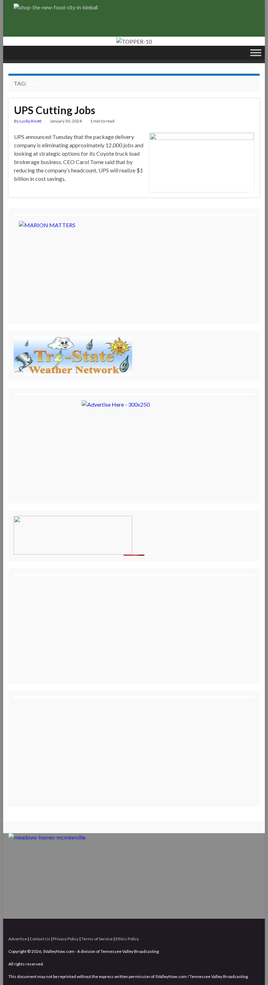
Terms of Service (97, 938)
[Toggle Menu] (255, 53)
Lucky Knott (31, 121)
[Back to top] (252, 969)
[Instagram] (245, 927)
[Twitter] (234, 927)
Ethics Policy (127, 938)
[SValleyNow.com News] (256, 927)
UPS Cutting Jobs (54, 110)
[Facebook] (224, 927)
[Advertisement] (71, 624)
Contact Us (40, 938)
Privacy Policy (66, 938)
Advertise (17, 938)
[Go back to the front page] (134, 41)
